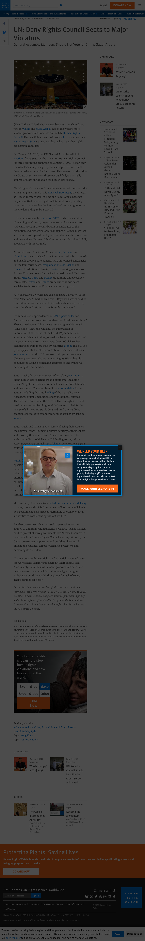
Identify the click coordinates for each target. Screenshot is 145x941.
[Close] (120, 447)
